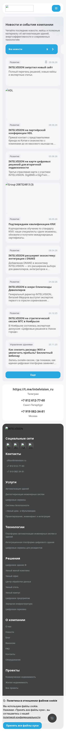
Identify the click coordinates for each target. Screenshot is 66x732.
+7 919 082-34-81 (33, 411)
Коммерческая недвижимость (21, 676)
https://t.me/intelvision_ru (33, 389)
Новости (10, 632)
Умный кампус (13, 592)
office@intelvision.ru (16, 460)
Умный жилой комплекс (18, 570)
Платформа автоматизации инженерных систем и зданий (31, 535)
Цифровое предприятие (18, 598)
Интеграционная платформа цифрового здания (30, 542)
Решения (13, 558)
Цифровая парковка (16, 609)
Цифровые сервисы (16, 499)
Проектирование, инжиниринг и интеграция (28, 516)
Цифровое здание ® (16, 564)
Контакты (10, 654)
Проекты (13, 670)
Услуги (11, 482)
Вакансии (10, 643)
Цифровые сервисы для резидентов (24, 547)
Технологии (15, 527)
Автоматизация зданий (17, 488)
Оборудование (13, 659)
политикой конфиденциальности (21, 717)
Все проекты (12, 687)
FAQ (8, 648)
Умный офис (12, 576)
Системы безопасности (17, 505)
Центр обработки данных (18, 581)
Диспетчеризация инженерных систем (25, 494)
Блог (8, 637)
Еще (33, 375)
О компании (15, 620)
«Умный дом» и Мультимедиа (20, 510)
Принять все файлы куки (22, 725)
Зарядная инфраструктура (19, 603)
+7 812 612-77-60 (33, 400)
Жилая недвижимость (17, 682)
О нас (8, 626)
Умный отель (12, 587)
